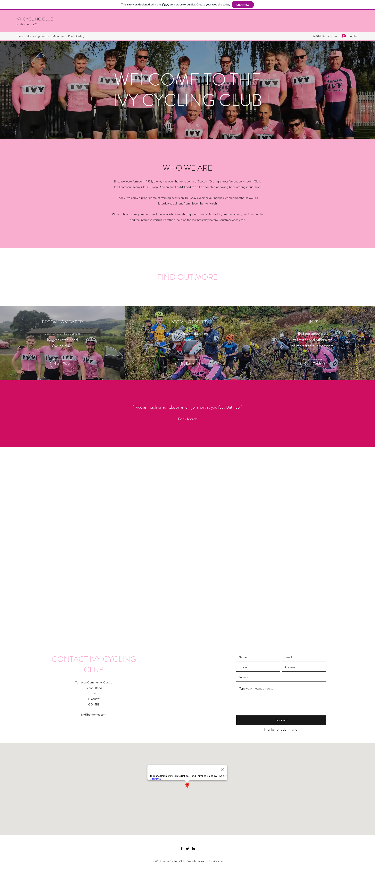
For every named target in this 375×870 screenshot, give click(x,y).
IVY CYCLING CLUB (34, 19)
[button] (62, 363)
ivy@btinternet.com (325, 36)
